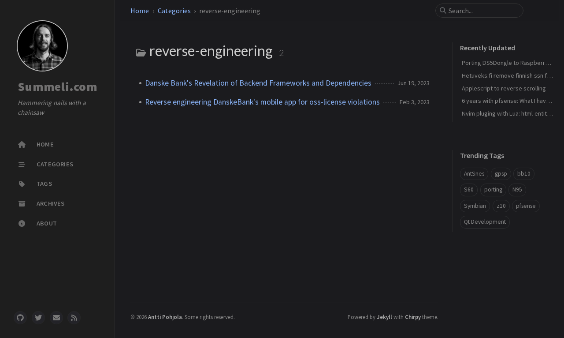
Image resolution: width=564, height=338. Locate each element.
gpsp (501, 173)
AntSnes (474, 173)
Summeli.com (57, 86)
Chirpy (413, 316)
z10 (501, 206)
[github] (20, 318)
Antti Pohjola (165, 316)
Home (139, 10)
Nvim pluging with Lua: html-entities (508, 113)
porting (493, 189)
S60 (469, 189)
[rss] (74, 318)
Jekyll (384, 316)
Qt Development (485, 221)
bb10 (524, 173)
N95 (517, 189)
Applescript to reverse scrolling (504, 88)
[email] (56, 318)
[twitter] (38, 318)
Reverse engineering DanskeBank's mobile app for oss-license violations (262, 102)
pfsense (526, 206)
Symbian (475, 206)
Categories (174, 10)
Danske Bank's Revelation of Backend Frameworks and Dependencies (258, 83)
